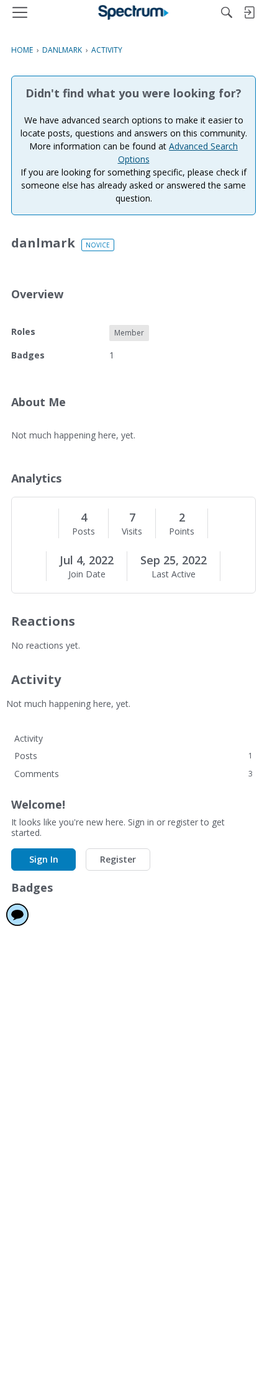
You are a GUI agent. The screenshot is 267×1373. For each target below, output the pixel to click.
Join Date (87, 574)
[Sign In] (249, 12)
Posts (83, 531)
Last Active (174, 574)
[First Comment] (17, 914)
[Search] (226, 12)
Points (181, 531)
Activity (28, 738)
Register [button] (118, 859)
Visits (132, 531)
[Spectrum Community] (134, 12)
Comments (133, 774)
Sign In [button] (43, 859)
